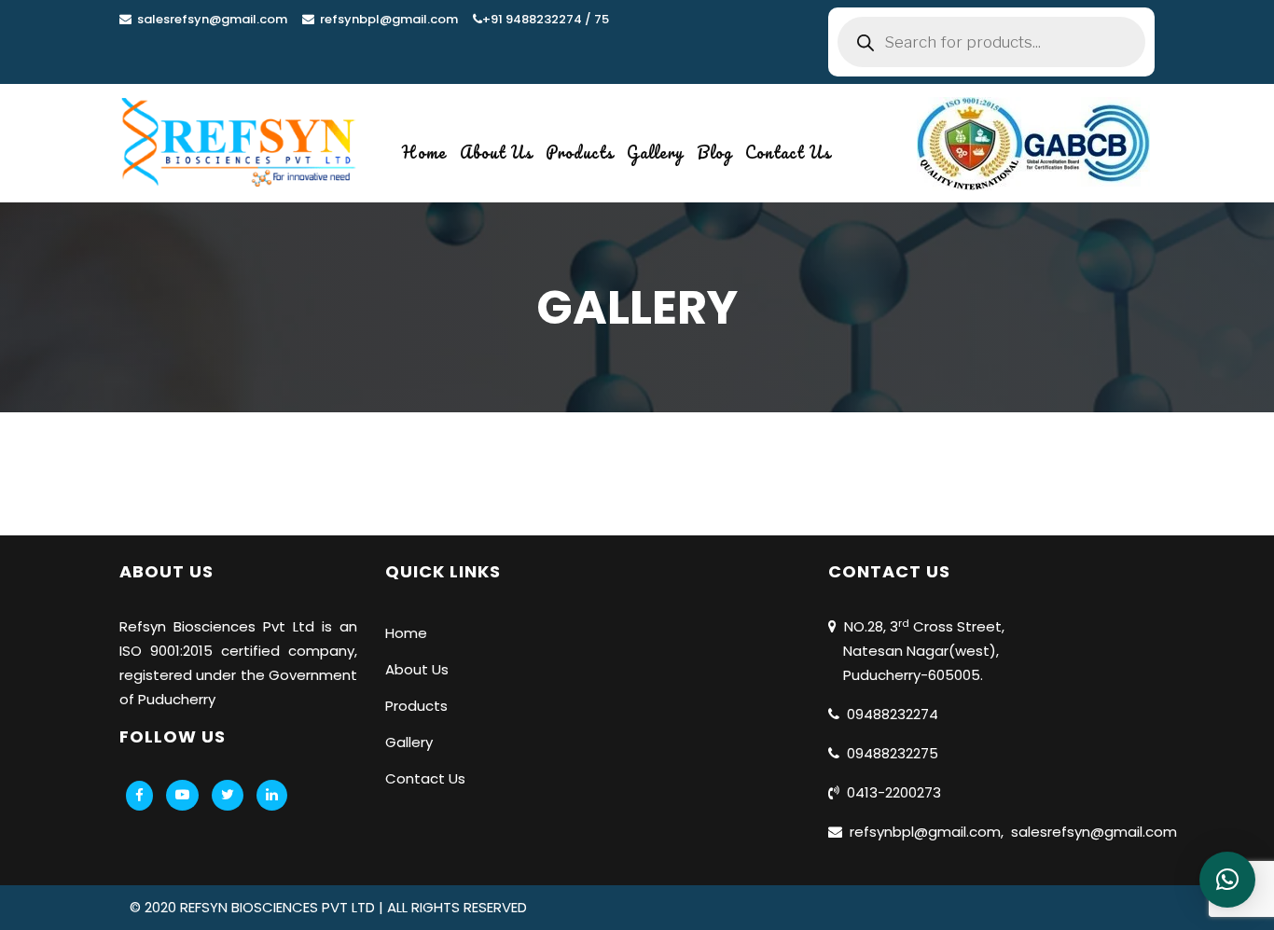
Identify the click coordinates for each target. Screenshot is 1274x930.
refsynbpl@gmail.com (386, 19)
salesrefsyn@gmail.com (209, 19)
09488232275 (888, 753)
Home (424, 152)
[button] (1227, 880)
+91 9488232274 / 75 (545, 19)
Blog (714, 152)
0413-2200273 (890, 792)
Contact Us (788, 152)
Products (580, 152)
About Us (496, 152)
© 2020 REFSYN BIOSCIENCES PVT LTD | (258, 907)
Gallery (655, 152)
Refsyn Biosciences (187, 626)
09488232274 (888, 714)
